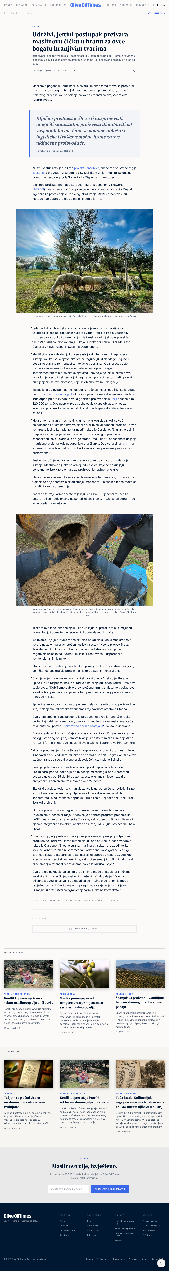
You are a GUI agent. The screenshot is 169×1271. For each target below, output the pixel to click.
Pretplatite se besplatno (110, 1189)
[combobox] (75, 13)
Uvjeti (145, 1259)
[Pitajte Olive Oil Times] (161, 1263)
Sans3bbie (92, 168)
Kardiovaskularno (67, 1230)
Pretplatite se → (156, 13)
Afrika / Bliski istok (17, 994)
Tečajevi (141, 5)
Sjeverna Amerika (127, 1093)
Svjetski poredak (150, 1225)
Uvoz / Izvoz (93, 1230)
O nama (89, 1259)
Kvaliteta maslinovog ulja (124, 1222)
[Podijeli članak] (134, 70)
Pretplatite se (103, 1259)
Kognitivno (64, 1235)
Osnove (111, 5)
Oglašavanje (119, 1259)
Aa (73, 70)
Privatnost (133, 1259)
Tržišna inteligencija (152, 1221)
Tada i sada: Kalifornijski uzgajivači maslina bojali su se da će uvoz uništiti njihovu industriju (140, 1102)
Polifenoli (63, 1221)
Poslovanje (39, 5)
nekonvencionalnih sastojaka (83, 726)
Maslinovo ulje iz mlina (58, 900)
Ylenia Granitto (44, 71)
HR (157, 5)
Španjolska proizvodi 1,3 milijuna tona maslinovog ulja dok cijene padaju (140, 1002)
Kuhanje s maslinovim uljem (125, 1234)
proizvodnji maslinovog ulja (55, 394)
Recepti (124, 5)
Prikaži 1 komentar (86, 929)
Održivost (98, 900)
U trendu (112, 900)
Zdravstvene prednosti (125, 1228)
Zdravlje (22, 5)
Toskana (38, 172)
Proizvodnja (58, 5)
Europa (36, 27)
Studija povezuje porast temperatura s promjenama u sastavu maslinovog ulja (81, 1003)
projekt (79, 168)
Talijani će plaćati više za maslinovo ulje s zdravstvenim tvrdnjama (26, 1102)
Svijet (8, 5)
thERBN (38, 189)
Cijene (90, 1221)
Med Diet (63, 1225)
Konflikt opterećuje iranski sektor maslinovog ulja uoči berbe (28, 1000)
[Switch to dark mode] (163, 4)
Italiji (114, 399)
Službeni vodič (149, 1230)
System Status (158, 1259)
